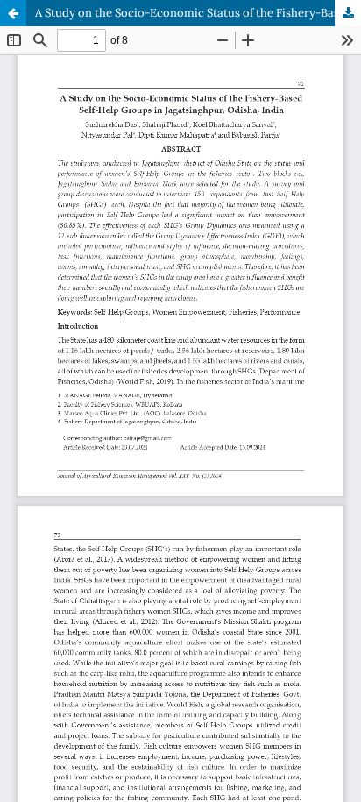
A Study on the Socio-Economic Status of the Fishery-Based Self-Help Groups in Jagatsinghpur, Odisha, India (198, 12)
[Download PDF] (348, 13)
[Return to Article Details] (13, 13)
